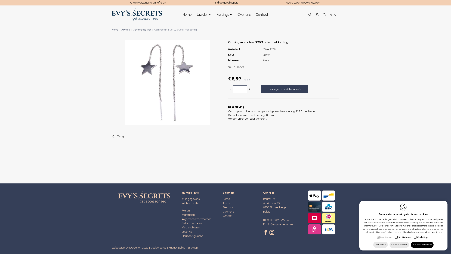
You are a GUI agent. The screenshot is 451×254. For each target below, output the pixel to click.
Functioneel (386, 237)
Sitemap (228, 192)
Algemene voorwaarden (196, 219)
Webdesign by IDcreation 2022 (130, 247)
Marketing (422, 237)
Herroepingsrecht (192, 236)
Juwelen (202, 15)
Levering (187, 231)
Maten (186, 210)
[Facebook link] (266, 233)
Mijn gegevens (191, 199)
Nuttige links (190, 192)
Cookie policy (158, 247)
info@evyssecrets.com (279, 224)
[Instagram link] (271, 233)
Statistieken (404, 237)
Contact (262, 15)
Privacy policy (177, 247)
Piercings (223, 15)
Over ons (244, 15)
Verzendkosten (191, 227)
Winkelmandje (190, 203)
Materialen (188, 214)
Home (187, 15)
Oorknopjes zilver (142, 29)
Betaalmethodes (192, 223)
